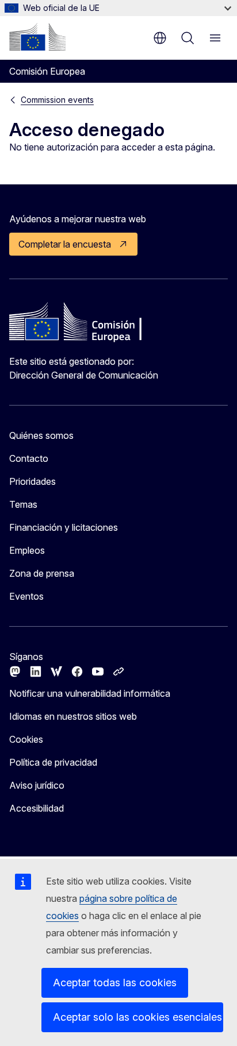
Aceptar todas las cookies (115, 982)
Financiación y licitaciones (63, 527)
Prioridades (32, 481)
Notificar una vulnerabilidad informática (89, 693)
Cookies (26, 739)
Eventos (26, 596)
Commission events (57, 100)
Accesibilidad (36, 808)
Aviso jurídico (36, 785)
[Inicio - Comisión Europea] (37, 37)
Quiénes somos (41, 435)
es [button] (160, 38)
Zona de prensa (41, 573)
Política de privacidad (53, 762)
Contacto (28, 458)
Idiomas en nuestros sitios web (73, 716)
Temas (23, 504)
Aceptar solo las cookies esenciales (137, 1017)
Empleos (27, 550)
